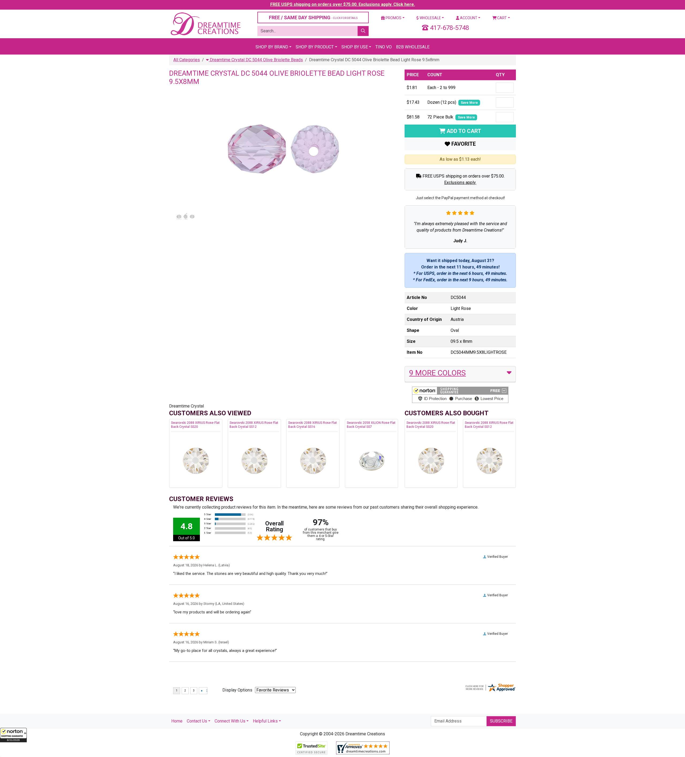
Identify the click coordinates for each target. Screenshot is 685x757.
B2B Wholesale (412, 46)
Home (176, 721)
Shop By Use (354, 46)
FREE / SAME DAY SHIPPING (313, 17)
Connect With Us (230, 721)
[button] (13, 735)
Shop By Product (315, 46)
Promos (393, 18)
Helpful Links (265, 721)
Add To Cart (463, 131)
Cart (501, 18)
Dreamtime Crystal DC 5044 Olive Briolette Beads (256, 59)
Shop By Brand (272, 46)
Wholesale (430, 18)
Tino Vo (383, 46)
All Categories (186, 59)
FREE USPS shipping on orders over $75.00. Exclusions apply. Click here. (342, 4)
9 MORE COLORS (437, 372)
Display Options (237, 690)
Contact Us (197, 721)
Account (468, 18)
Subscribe (501, 721)
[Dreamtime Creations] (205, 23)
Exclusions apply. (460, 182)
